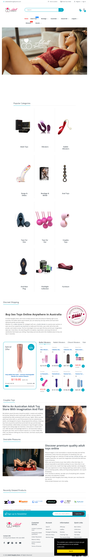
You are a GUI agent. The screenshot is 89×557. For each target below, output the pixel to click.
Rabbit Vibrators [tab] (59, 342)
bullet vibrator (41, 324)
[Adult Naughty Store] (12, 10)
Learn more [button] (60, 546)
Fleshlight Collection (45, 288)
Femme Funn (55, 371)
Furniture (65, 287)
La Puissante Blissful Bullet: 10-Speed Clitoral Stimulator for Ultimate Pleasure (44, 374)
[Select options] (71, 365)
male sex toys (70, 456)
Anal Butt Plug (24, 288)
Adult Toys (24, 147)
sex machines (24, 326)
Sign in (84, 1)
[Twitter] (8, 543)
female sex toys (78, 456)
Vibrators (45, 147)
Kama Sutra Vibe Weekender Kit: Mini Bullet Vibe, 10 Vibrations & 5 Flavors (79, 349)
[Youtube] (20, 543)
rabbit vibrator (18, 324)
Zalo (41, 347)
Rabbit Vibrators (65, 148)
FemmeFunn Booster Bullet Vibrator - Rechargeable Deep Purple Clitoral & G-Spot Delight (56, 374)
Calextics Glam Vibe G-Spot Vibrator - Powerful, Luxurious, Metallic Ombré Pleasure (56, 349)
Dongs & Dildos (24, 194)
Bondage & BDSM (45, 194)
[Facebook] (4, 543)
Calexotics (54, 347)
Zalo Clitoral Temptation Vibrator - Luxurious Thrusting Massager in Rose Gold (44, 349)
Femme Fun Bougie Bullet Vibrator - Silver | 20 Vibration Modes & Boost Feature (68, 374)
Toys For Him (24, 241)
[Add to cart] (48, 365)
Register (78, 1)
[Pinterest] (16, 543)
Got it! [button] (71, 551)
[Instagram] (12, 543)
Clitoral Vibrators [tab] (74, 342)
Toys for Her (45, 241)
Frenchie (42, 371)
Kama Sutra (78, 347)
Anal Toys (65, 193)
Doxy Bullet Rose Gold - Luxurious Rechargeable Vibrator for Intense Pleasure (19, 375)
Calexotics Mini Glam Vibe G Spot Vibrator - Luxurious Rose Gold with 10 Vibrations (68, 349)
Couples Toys (66, 241)
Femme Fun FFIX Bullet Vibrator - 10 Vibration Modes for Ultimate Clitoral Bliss (79, 374)
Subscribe (78, 514)
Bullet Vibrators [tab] (45, 342)
